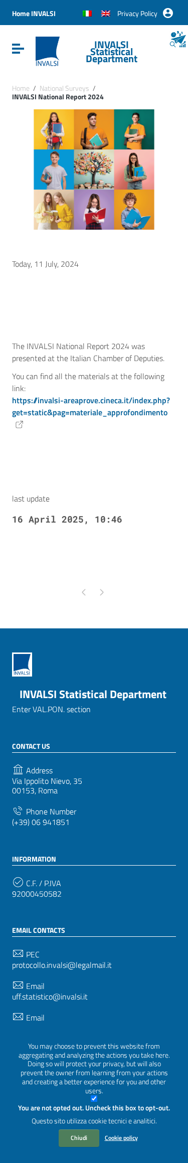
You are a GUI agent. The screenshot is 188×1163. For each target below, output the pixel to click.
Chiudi (79, 1137)
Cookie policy (121, 1137)
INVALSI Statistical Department (111, 51)
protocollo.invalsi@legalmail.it (62, 965)
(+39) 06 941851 (41, 822)
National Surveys (64, 88)
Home (21, 88)
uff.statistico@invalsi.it (50, 997)
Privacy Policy (137, 13)
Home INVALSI (34, 13)
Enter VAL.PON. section (51, 709)
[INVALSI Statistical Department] (47, 51)
